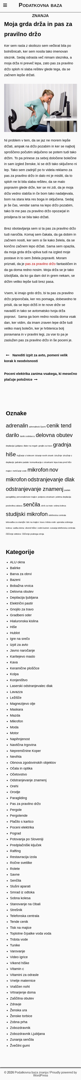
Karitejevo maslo (22, 656)
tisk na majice (32, 522)
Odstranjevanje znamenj (28, 780)
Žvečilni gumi (20, 1045)
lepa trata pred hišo (62, 462)
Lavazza (16, 692)
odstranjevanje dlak (51, 479)
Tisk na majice (20, 928)
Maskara (16, 709)
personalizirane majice (27, 497)
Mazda (15, 715)
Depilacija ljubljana (24, 597)
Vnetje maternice (22, 980)
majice (9, 471)
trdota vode (50, 522)
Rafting (15, 851)
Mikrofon (16, 721)
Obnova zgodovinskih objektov (33, 762)
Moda (14, 727)
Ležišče (15, 698)
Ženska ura (18, 1010)
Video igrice (19, 957)
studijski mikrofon (27, 514)
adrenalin (17, 425)
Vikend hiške (19, 963)
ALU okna (17, 562)
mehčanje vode (20, 471)
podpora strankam (46, 497)
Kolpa (14, 674)
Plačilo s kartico (22, 821)
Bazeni (15, 580)
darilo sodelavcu (27, 436)
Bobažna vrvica (21, 586)
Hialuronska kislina (24, 621)
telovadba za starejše (15, 522)
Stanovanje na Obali (25, 904)
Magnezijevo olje (22, 704)
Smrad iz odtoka (22, 892)
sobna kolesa (60, 506)
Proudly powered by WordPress (55, 1074)
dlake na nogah (30, 446)
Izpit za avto (19, 645)
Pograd (15, 833)
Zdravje (15, 1004)
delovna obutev (54, 435)
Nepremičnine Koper (25, 751)
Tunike (15, 945)
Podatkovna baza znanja (31, 1072)
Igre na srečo (20, 639)
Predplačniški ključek (25, 845)
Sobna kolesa (20, 898)
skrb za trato (47, 506)
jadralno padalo (22, 462)
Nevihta (15, 756)
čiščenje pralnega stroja (33, 534)
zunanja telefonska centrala (62, 528)
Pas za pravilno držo (25, 804)
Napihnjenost (20, 739)
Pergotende (19, 815)
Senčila (15, 880)
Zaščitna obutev (22, 998)
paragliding (11, 497)
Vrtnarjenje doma (23, 992)
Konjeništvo (19, 680)
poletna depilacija (63, 497)
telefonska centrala (57, 515)
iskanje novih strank (44, 455)
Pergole (16, 810)
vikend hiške (31, 528)
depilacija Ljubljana (14, 446)
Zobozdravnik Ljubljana (27, 1034)
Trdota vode (19, 939)
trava (42, 522)
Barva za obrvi (21, 574)
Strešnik (16, 910)
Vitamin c (17, 969)
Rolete (15, 869)
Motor (14, 733)
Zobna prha (18, 1022)
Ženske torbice (21, 1016)
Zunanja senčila (22, 1039)
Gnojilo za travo (22, 609)
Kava (14, 662)
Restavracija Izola (23, 857)
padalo (67, 490)
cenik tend (59, 425)
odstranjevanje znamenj (34, 489)
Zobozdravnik (20, 1028)
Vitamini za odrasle (24, 975)
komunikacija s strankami (41, 462)
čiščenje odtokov (13, 534)
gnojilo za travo (45, 446)
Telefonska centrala (24, 916)
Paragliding (18, 798)
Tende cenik (19, 922)
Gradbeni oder (21, 615)
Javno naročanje (22, 650)
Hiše (13, 627)
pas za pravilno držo (40, 264)
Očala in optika (21, 768)
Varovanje (17, 951)
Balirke (15, 568)
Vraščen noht (20, 986)
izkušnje (58, 455)
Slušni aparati (20, 886)
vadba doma (18, 528)
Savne (15, 874)
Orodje (15, 792)
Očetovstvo (18, 774)
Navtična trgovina (23, 745)
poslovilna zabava (14, 506)
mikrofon (38, 470)
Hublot (15, 633)
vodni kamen (43, 528)
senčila (31, 504)
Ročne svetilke (21, 863)
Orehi (14, 786)
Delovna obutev (22, 591)
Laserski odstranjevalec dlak (31, 686)
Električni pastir (21, 603)
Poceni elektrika (22, 827)
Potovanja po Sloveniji (26, 839)
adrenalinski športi (37, 427)
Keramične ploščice (24, 668)
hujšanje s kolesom (25, 455)
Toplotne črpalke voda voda (30, 933)
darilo (12, 435)
